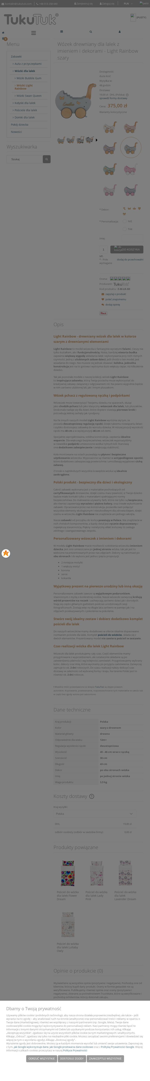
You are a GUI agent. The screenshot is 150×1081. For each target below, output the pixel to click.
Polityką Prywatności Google (117, 1047)
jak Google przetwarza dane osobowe (71, 1047)
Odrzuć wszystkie (42, 1058)
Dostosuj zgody (72, 1058)
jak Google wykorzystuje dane (31, 1047)
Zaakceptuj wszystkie (105, 1058)
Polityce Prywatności (75, 1050)
